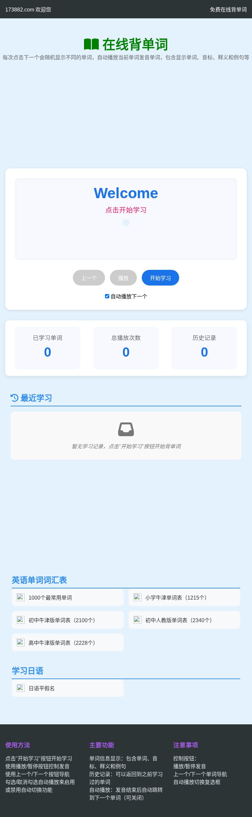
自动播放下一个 (129, 296)
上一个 (89, 278)
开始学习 (160, 278)
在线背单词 (135, 44)
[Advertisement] (126, 122)
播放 (123, 278)
